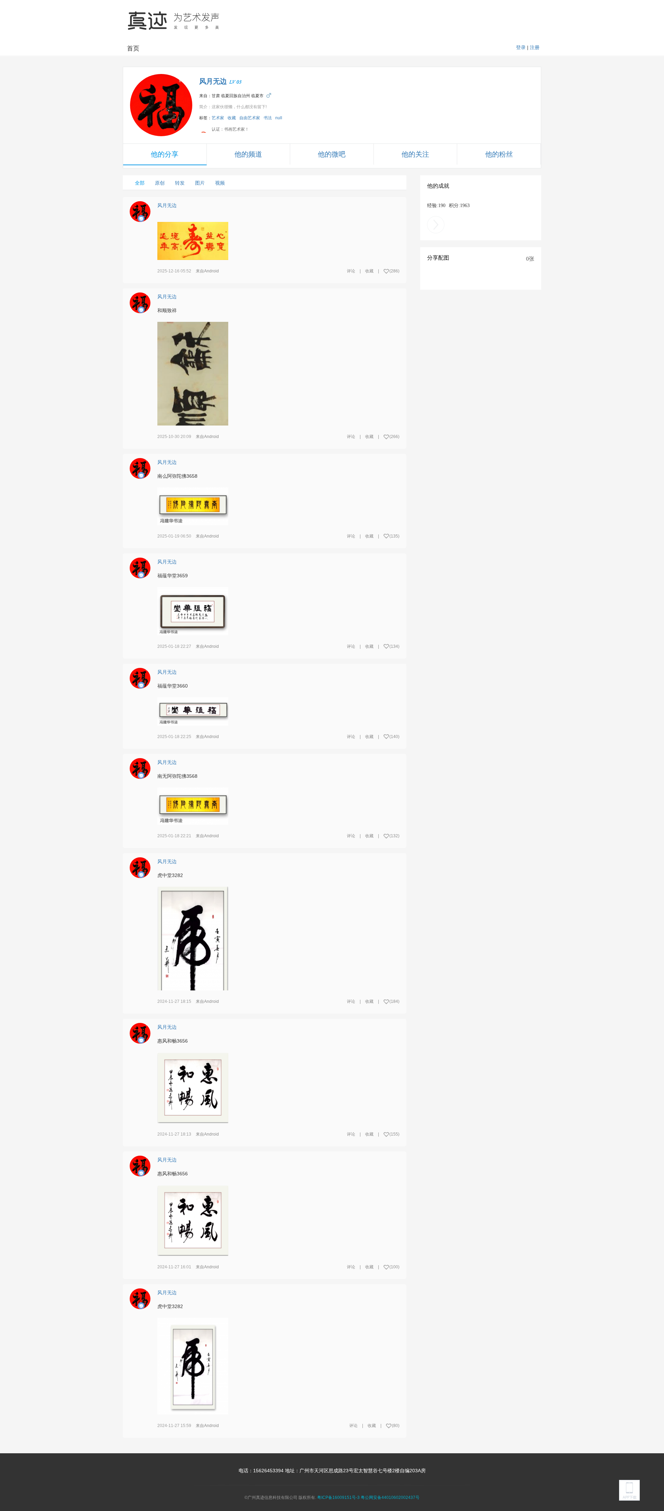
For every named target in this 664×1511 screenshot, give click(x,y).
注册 (535, 47)
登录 (521, 47)
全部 (140, 183)
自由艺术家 (249, 117)
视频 (220, 183)
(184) (394, 1001)
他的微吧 (331, 154)
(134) (394, 646)
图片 (200, 183)
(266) (394, 436)
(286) (394, 271)
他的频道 (248, 154)
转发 (180, 183)
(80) (395, 1425)
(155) (394, 1134)
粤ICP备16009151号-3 (338, 1497)
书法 (268, 117)
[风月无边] (161, 105)
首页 (133, 48)
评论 (351, 271)
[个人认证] (141, 218)
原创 (160, 183)
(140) (394, 736)
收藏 (232, 117)
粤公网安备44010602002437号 (390, 1497)
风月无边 (213, 81)
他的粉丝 (499, 154)
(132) (394, 835)
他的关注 (415, 154)
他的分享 (164, 154)
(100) (394, 1267)
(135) (394, 536)
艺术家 (218, 117)
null (278, 117)
